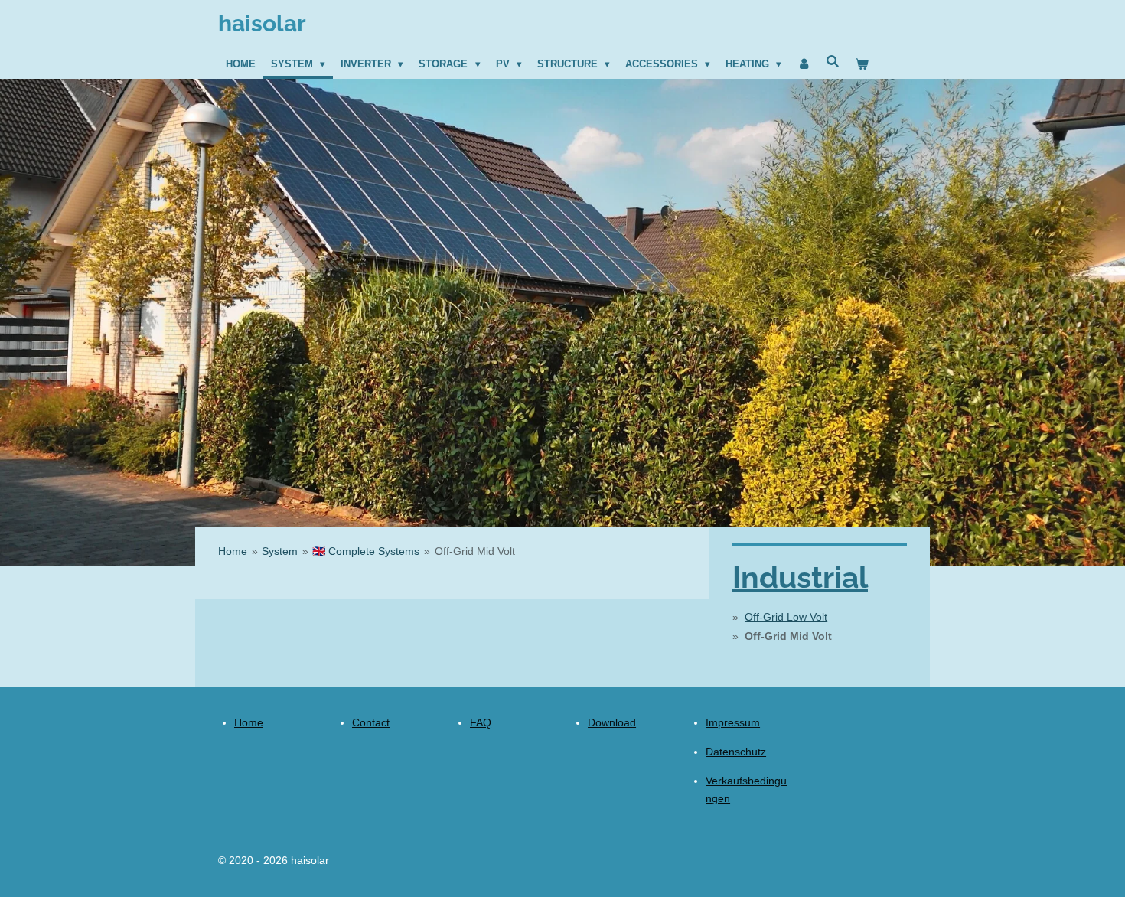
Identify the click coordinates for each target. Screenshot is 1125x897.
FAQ (480, 722)
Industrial (800, 577)
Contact (371, 722)
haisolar (262, 23)
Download (612, 722)
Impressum (733, 722)
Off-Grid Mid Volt (475, 551)
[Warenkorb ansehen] (862, 64)
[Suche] (833, 61)
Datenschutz (736, 751)
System (280, 551)
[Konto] (803, 64)
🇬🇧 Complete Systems (365, 551)
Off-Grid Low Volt (786, 617)
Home (232, 551)
